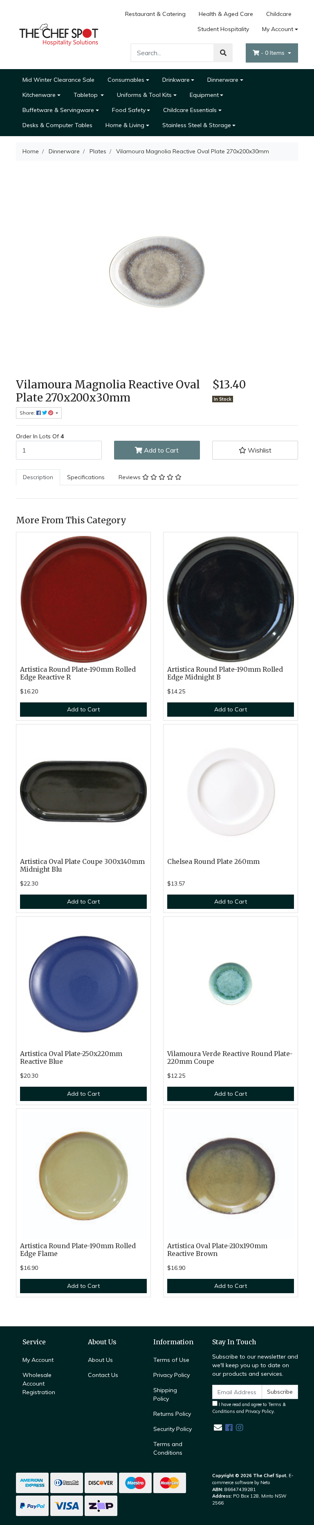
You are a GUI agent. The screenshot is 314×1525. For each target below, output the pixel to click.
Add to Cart (160, 450)
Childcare (279, 14)
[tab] (38, 477)
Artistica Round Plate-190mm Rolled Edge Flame (78, 1250)
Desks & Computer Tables (57, 125)
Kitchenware (39, 95)
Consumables (126, 79)
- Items (273, 52)
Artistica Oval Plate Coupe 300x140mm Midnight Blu (82, 865)
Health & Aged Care (226, 14)
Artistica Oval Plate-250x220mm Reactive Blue (71, 1057)
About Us (100, 1360)
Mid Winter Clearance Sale (58, 79)
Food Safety (129, 110)
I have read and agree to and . (249, 1408)
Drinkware (176, 79)
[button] (255, 450)
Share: (28, 413)
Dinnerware (222, 79)
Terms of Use (171, 1360)
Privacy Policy (171, 1375)
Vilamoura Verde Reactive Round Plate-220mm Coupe (230, 1057)
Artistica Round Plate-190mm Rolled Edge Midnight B (225, 673)
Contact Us (103, 1375)
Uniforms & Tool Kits (144, 95)
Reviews (130, 477)
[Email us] (218, 1427)
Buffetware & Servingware (58, 110)
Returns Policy (172, 1413)
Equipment (204, 95)
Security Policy (172, 1429)
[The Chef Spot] (59, 34)
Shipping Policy (165, 1394)
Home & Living (124, 125)
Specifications (86, 477)
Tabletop (86, 95)
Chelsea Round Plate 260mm (213, 862)
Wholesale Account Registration (38, 1383)
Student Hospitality (223, 29)
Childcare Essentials (190, 110)
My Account (277, 29)
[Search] (223, 52)
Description (38, 477)
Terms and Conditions (167, 1448)
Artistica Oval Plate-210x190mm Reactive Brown (217, 1250)
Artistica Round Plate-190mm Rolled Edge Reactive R (78, 673)
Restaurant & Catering (155, 14)
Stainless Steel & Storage (196, 125)
